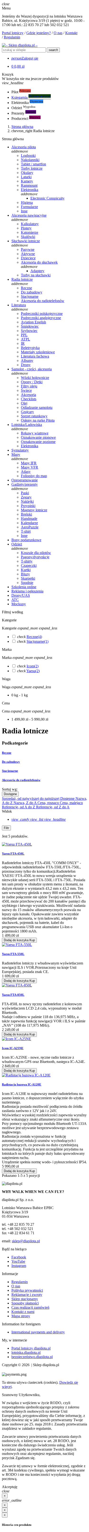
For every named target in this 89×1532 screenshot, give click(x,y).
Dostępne (10, 794)
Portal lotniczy (12, 33)
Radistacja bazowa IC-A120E (21, 1084)
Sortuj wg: (10, 789)
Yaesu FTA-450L (13, 853)
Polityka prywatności (27, 1290)
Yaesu (33, 671)
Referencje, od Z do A (53, 807)
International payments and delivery (38, 1332)
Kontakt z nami (22, 1312)
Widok (7, 811)
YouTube (18, 1261)
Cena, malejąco (71, 803)
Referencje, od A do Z (19, 807)
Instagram (18, 1266)
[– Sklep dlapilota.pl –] (19, 45)
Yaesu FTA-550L (13, 954)
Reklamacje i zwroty (26, 1295)
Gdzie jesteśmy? (38, 33)
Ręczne (34, 637)
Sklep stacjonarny (24, 1299)
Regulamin (12, 37)
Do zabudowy (11, 762)
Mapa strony (20, 1316)
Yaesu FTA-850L (13, 994)
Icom (32, 666)
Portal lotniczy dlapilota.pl (31, 1348)
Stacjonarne (37, 641)
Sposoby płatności (25, 1303)
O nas (58, 33)
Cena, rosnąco (48, 803)
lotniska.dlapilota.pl (26, 1352)
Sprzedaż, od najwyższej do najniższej (31, 798)
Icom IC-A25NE (12, 1048)
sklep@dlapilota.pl (26, 1241)
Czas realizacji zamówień (30, 1307)
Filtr (6, 828)
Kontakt (71, 33)
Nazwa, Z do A (25, 803)
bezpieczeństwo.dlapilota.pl (32, 1357)
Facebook (18, 1257)
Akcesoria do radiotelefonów (21, 780)
